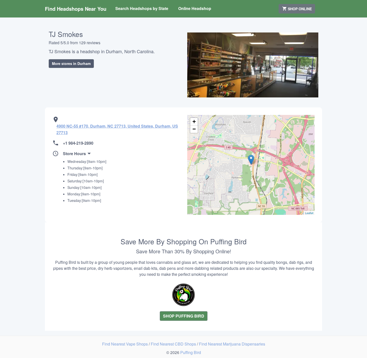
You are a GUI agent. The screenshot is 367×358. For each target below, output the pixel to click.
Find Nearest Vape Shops (125, 344)
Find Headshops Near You (75, 8)
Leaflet (309, 213)
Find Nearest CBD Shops (174, 344)
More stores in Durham (71, 63)
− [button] (194, 129)
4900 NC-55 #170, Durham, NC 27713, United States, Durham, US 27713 (117, 129)
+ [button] (194, 121)
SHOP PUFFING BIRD (183, 316)
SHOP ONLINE (299, 8)
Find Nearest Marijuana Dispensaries (232, 344)
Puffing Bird (190, 352)
